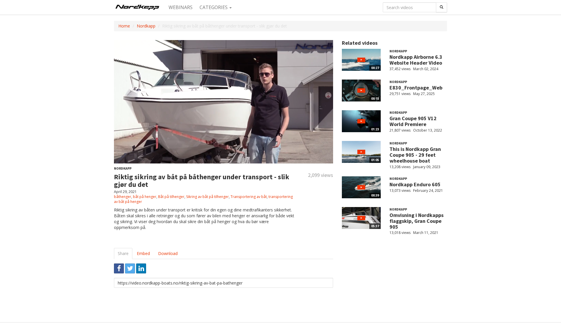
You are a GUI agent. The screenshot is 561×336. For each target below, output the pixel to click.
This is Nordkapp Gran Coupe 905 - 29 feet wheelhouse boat (415, 155)
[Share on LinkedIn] (141, 268)
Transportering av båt (249, 196)
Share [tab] (123, 253)
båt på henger (144, 196)
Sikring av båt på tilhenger (207, 196)
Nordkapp (146, 26)
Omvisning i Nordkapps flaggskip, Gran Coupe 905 (416, 221)
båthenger (122, 196)
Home (124, 26)
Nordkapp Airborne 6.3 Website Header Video (415, 60)
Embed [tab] (143, 253)
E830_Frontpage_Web (415, 87)
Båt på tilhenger (171, 196)
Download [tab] (168, 253)
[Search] (441, 7)
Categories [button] (214, 7)
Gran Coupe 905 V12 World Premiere (413, 121)
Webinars (181, 7)
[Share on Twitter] (130, 268)
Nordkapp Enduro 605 (415, 184)
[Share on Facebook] (119, 268)
